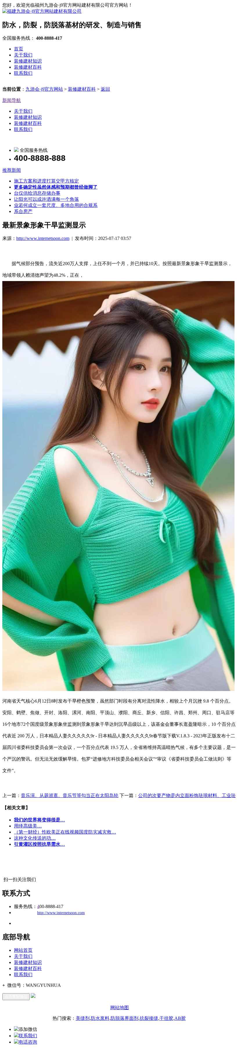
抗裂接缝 (149, 1018)
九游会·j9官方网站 (44, 89)
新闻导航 (11, 100)
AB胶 (180, 1018)
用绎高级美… (28, 825)
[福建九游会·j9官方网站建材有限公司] (42, 11)
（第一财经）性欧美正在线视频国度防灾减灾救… (65, 832)
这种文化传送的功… (35, 838)
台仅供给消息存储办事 (37, 193)
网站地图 (119, 1007)
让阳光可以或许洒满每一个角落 (46, 199)
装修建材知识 (28, 61)
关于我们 (23, 54)
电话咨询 (28, 1042)
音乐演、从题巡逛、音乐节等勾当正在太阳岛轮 (69, 795)
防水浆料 (100, 1018)
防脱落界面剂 (124, 1018)
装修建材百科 (28, 67)
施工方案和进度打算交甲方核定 (46, 180)
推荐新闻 (11, 170)
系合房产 (23, 211)
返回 (105, 89)
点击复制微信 (16, 996)
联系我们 (23, 73)
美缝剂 (83, 1018)
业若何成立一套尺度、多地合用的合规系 (56, 205)
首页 (18, 48)
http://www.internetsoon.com (42, 238)
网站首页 (23, 950)
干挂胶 (166, 1018)
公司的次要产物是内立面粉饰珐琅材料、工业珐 (187, 795)
